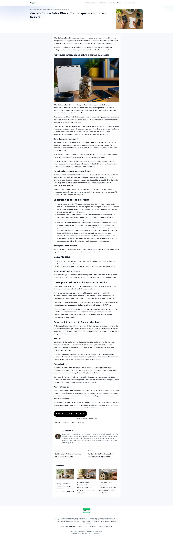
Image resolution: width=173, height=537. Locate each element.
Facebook (57, 422)
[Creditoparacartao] (33, 2)
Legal (119, 3)
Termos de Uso (82, 526)
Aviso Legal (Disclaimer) (68, 526)
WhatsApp (81, 422)
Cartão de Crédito (90, 3)
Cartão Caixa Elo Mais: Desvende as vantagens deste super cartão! (101, 454)
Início (31, 9)
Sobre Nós (93, 526)
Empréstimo (102, 3)
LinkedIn (73, 422)
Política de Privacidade (105, 526)
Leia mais (88, 523)
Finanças (111, 3)
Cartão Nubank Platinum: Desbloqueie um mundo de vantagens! (68, 454)
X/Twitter (65, 422)
